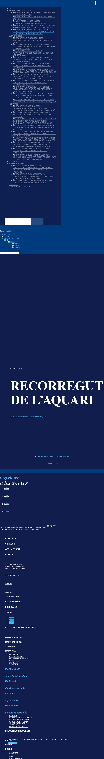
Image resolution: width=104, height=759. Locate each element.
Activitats (13, 104)
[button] (11, 242)
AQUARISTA (14, 725)
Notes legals (63, 739)
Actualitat (14, 662)
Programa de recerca (19, 658)
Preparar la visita (21, 416)
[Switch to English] (15, 245)
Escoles (13, 161)
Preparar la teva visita (20, 10)
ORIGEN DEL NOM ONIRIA (19, 719)
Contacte (13, 185)
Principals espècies (18, 727)
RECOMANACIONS (16, 657)
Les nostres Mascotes (19, 187)
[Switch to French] (15, 244)
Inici (11, 8)
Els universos (15, 36)
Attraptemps (54, 739)
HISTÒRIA (13, 716)
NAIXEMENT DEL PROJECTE (20, 718)
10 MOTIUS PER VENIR (18, 723)
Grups (12, 660)
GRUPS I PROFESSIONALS (19, 136)
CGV (11, 756)
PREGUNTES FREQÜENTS (17, 731)
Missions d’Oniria (17, 163)
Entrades (13, 655)
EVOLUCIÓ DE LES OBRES (19, 721)
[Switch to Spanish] (16, 247)
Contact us (9, 592)
